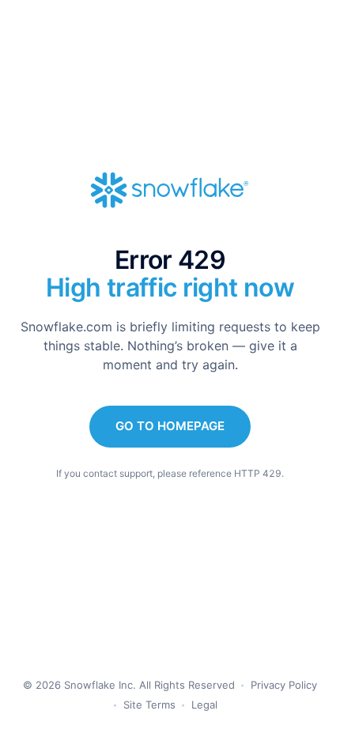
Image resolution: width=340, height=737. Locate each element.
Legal (204, 704)
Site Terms (149, 704)
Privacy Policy (284, 684)
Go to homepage (170, 425)
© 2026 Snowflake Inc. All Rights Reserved (129, 684)
